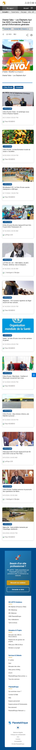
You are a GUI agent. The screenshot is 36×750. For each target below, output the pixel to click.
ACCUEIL (26, 8)
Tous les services (13, 679)
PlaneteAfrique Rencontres (16, 676)
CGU (18, 737)
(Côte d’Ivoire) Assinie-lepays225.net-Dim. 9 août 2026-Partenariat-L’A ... (17, 226)
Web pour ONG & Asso (15, 644)
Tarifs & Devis (12, 623)
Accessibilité (18, 741)
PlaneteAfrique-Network (16, 710)
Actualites (19, 87)
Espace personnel (14, 701)
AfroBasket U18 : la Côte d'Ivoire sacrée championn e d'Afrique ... (16, 188)
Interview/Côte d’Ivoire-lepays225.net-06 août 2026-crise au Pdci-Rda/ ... (17, 453)
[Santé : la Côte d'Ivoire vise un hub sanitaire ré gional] (18, 326)
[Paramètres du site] (33, 3)
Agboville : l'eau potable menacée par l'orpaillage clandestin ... (15, 528)
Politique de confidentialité (18, 734)
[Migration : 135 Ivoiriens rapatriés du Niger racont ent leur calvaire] (18, 288)
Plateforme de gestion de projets (16, 640)
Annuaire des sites (14, 666)
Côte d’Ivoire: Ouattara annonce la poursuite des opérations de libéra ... (17, 490)
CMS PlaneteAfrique (14, 616)
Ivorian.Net (17, 29)
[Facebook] (18, 728)
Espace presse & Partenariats (17, 704)
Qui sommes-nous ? (14, 691)
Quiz (9, 663)
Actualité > (5, 12)
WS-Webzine (12, 613)
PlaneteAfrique (20, 722)
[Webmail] (28, 3)
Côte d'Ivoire (8, 87)
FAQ (9, 698)
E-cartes (11, 660)
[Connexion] (26, 3)
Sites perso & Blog (14, 669)
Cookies (18, 739)
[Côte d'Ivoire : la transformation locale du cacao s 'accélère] (18, 137)
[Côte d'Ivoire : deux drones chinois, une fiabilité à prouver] (18, 401)
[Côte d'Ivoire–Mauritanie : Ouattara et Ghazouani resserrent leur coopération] (18, 363)
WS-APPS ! (10, 8)
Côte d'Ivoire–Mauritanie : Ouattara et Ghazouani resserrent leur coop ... (15, 377)
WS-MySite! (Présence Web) (17, 607)
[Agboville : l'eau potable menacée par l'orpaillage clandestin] (18, 514)
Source (24, 29)
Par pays (23, 12)
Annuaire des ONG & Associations (14, 635)
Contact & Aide (13, 694)
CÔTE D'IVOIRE (8, 108)
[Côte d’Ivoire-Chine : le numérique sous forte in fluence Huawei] (18, 99)
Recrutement (12, 707)
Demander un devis (18, 589)
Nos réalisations (13, 619)
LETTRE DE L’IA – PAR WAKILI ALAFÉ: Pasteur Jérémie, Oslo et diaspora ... (16, 264)
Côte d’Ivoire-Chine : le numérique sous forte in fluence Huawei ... (16, 113)
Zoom (10, 673)
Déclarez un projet (14, 648)
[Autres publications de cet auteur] (7, 29)
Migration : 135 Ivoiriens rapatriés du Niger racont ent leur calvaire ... (17, 301)
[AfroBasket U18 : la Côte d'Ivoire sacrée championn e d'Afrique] (18, 175)
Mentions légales (18, 732)
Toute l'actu (15, 12)
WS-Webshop (12, 610)
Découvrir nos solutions (17, 583)
